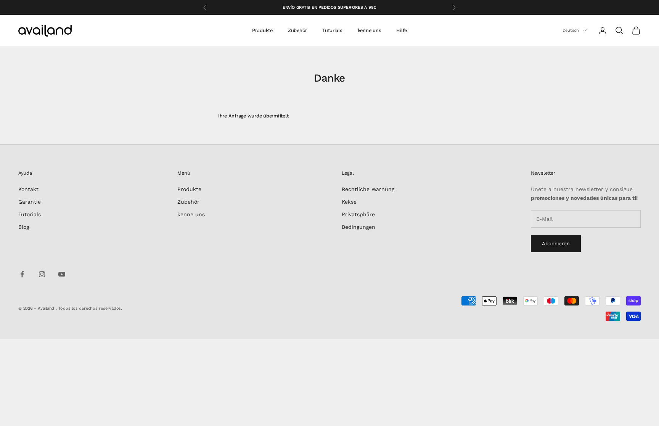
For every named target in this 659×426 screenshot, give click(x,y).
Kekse (349, 202)
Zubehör (297, 30)
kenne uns (369, 30)
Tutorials (332, 30)
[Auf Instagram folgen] (42, 274)
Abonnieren (556, 243)
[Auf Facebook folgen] (22, 274)
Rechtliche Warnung (368, 189)
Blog (23, 227)
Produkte (262, 30)
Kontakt (28, 189)
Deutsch (571, 30)
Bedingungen (358, 227)
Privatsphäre (358, 214)
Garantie (29, 202)
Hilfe (401, 30)
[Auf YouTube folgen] (62, 274)
